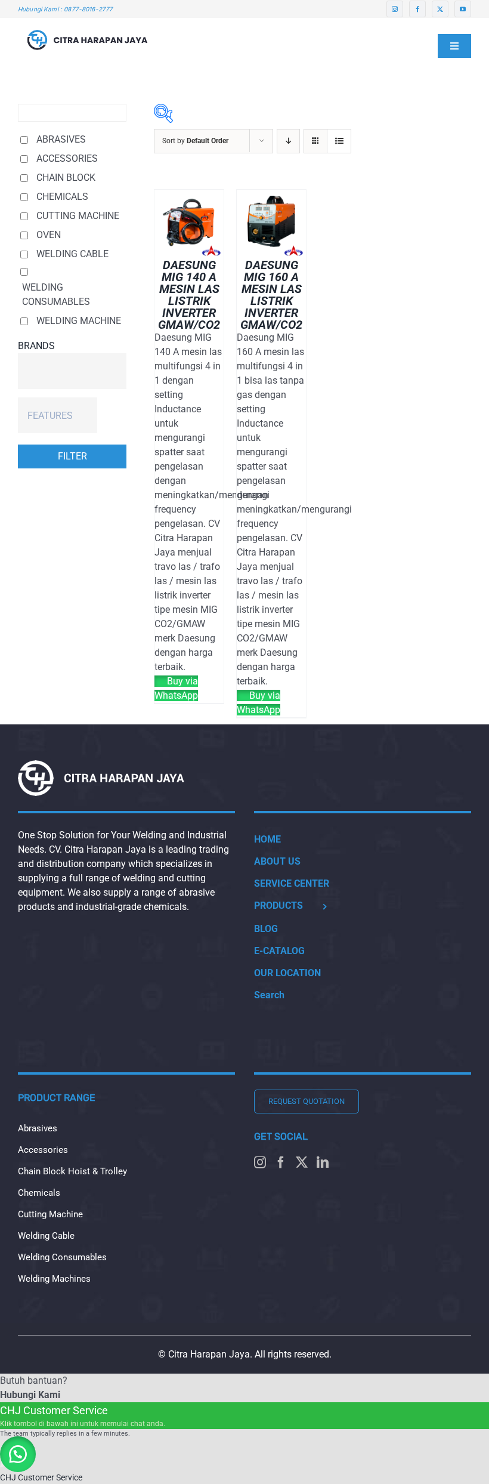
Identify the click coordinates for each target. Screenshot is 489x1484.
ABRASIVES (61, 139)
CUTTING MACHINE (77, 215)
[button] (18, 1454)
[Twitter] (302, 1162)
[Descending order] (288, 141)
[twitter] (440, 9)
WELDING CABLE (72, 254)
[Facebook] (281, 1162)
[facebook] (417, 9)
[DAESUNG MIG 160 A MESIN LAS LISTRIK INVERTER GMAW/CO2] (271, 196)
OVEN (48, 234)
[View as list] (339, 141)
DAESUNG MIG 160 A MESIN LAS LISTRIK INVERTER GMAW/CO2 (271, 295)
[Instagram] (260, 1162)
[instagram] (394, 9)
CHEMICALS (62, 196)
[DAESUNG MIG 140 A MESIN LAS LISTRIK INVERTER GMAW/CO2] (189, 196)
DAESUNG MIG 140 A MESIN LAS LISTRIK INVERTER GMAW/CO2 (189, 295)
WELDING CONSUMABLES (56, 294)
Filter (72, 456)
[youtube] (462, 9)
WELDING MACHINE (78, 320)
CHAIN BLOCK (65, 177)
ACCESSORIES (67, 158)
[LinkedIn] (323, 1162)
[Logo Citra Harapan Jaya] (87, 22)
